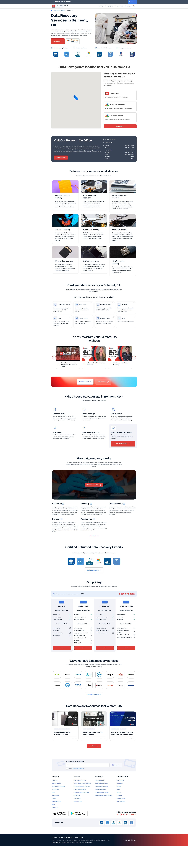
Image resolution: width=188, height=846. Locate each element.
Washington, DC (121, 798)
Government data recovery (102, 792)
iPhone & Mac (66, 728)
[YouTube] (135, 840)
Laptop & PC (123, 728)
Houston (119, 792)
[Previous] (54, 357)
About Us (54, 780)
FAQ (53, 804)
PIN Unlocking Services (80, 789)
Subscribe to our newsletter (75, 761)
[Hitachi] (57, 685)
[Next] (134, 357)
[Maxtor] (131, 685)
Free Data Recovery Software (81, 792)
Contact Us (55, 807)
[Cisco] (88, 674)
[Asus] (67, 674)
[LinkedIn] (126, 840)
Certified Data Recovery (58, 786)
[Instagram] (129, 840)
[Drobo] (110, 674)
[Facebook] (123, 840)
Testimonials (55, 789)
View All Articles (93, 746)
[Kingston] (99, 685)
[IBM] (78, 685)
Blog (53, 792)
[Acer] (57, 674)
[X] (132, 840)
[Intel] (88, 685)
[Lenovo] (110, 685)
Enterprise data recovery (101, 786)
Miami (118, 789)
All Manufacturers (99, 780)
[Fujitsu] (120, 674)
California (62, 10)
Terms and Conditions (78, 768)
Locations (56, 10)
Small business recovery (101, 783)
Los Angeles (120, 783)
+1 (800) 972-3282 (126, 814)
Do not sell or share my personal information (81, 842)
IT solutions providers (100, 789)
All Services (77, 795)
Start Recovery (120, 126)
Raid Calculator (78, 801)
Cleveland (119, 795)
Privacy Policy (56, 842)
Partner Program (56, 801)
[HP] (67, 685)
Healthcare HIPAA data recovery (103, 795)
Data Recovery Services (80, 780)
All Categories (58, 728)
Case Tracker (77, 798)
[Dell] (99, 674)
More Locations (121, 801)
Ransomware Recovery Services (82, 783)
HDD (85, 728)
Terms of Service (64, 842)
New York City (120, 780)
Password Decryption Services (82, 786)
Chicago (119, 786)
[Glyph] (131, 674)
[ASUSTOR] (78, 674)
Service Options (56, 783)
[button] (77, 99)
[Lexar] (120, 685)
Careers (54, 798)
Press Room (55, 795)
